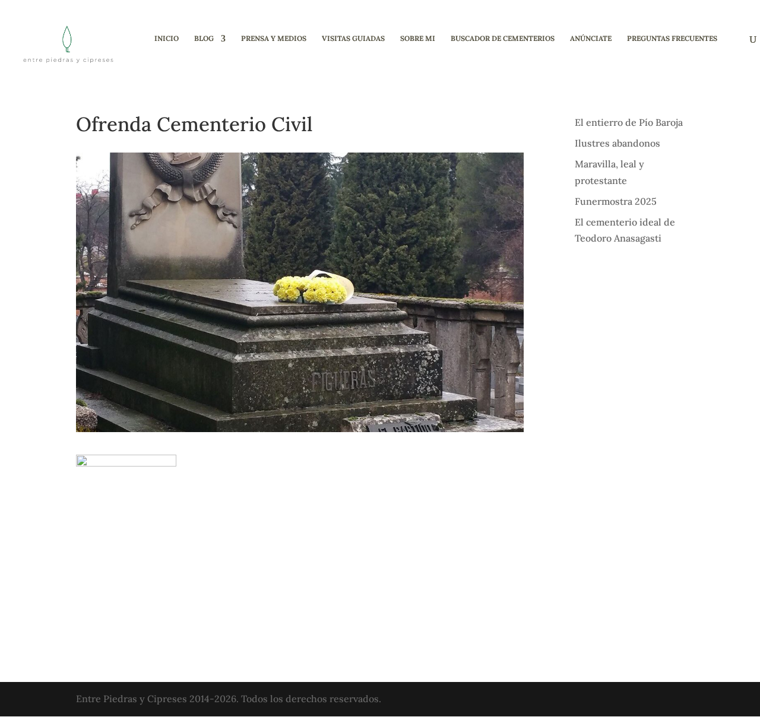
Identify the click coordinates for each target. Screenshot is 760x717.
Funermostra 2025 (616, 201)
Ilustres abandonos (617, 143)
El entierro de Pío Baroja (629, 122)
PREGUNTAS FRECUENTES (672, 38)
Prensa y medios (273, 38)
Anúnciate (591, 38)
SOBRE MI (417, 38)
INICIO (166, 38)
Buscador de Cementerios (503, 38)
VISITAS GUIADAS (353, 38)
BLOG (204, 38)
